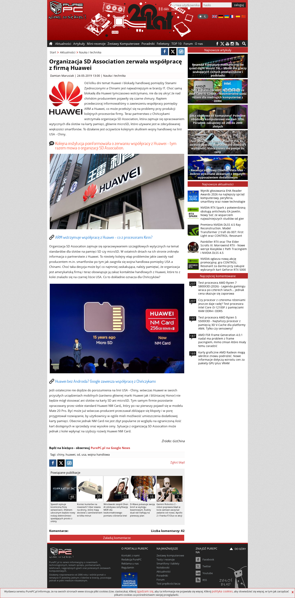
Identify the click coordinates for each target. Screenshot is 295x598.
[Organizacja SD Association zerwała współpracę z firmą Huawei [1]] (117, 228)
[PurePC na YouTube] (227, 43)
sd (78, 454)
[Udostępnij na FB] (164, 51)
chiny (60, 454)
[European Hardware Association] (129, 580)
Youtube (207, 573)
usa (83, 454)
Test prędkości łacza (168, 583)
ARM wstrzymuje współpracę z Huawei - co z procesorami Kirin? (104, 237)
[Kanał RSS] (237, 43)
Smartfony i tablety (168, 563)
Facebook (208, 559)
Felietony (163, 44)
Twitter (206, 566)
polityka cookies (222, 591)
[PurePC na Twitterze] (222, 43)
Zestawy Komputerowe (123, 44)
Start (53, 52)
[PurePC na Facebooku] (217, 43)
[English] (214, 17)
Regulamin (127, 567)
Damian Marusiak (62, 76)
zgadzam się (145, 591)
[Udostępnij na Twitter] (172, 51)
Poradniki (148, 44)
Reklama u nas (130, 563)
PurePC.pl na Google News (110, 448)
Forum (188, 44)
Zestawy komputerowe (170, 555)
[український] (226, 17)
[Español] (238, 17)
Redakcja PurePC (131, 559)
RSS (204, 580)
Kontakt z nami (130, 555)
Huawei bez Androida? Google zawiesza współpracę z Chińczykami (105, 381)
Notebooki (163, 567)
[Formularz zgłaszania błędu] (233, 579)
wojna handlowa (99, 454)
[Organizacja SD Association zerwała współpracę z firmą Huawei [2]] (117, 372)
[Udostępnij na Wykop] (181, 51)
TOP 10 (176, 44)
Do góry (240, 549)
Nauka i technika (90, 52)
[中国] (243, 17)
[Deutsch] (220, 17)
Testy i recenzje (166, 559)
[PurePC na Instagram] (232, 43)
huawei (70, 454)
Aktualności (67, 52)
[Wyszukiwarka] (244, 44)
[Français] (232, 17)
